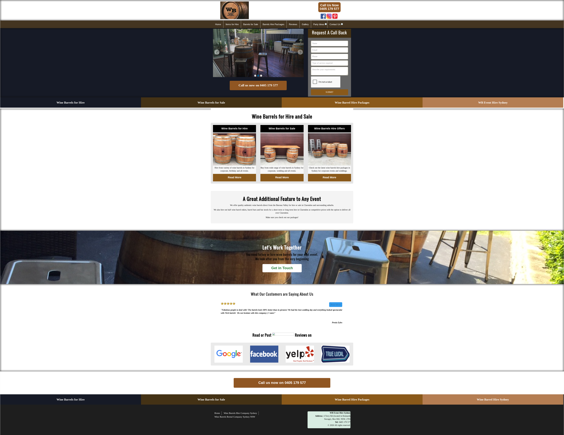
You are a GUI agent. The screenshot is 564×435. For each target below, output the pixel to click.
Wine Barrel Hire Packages (352, 102)
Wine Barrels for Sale (211, 102)
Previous (216, 52)
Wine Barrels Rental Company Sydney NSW (234, 417)
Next (300, 52)
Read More (336, 304)
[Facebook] (323, 15)
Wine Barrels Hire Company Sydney (240, 413)
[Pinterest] (335, 15)
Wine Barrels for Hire (71, 102)
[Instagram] (329, 15)
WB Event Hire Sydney (493, 102)
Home (217, 413)
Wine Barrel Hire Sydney (493, 399)
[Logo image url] (234, 10)
